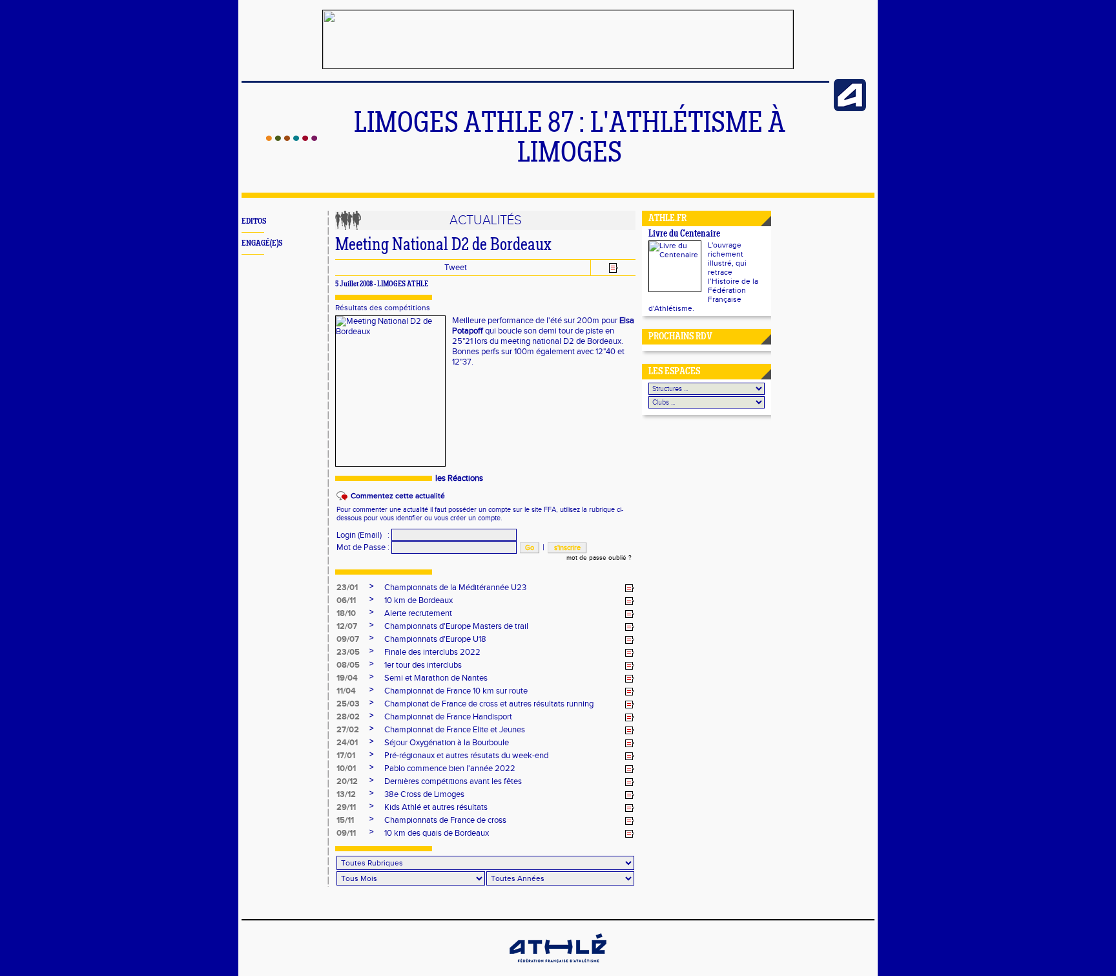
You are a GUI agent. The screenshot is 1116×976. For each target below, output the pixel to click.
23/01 (347, 587)
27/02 (347, 730)
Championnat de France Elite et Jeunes (454, 730)
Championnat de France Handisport (448, 717)
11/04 (346, 691)
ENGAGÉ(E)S (262, 243)
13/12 (346, 794)
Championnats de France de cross (445, 820)
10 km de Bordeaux (418, 600)
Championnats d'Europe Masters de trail (456, 626)
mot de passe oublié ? (599, 558)
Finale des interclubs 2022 (432, 652)
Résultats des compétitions (382, 307)
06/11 (346, 600)
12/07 (346, 626)
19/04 (347, 678)
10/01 (346, 768)
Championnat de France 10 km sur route (456, 691)
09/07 (347, 639)
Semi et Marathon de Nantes (436, 678)
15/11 (345, 820)
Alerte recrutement (418, 613)
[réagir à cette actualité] (629, 588)
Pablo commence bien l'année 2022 (449, 768)
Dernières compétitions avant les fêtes (453, 781)
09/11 (346, 833)
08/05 (348, 665)
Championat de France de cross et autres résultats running (489, 704)
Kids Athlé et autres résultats (436, 807)
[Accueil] (291, 138)
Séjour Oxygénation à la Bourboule (446, 742)
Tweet (455, 267)
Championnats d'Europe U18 (435, 639)
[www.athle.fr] (850, 108)
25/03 (348, 704)
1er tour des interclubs (423, 665)
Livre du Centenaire (684, 234)
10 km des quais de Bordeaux (436, 833)
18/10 (346, 613)
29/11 (346, 807)
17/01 (345, 755)
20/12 (347, 781)
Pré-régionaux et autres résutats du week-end (466, 755)
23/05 (348, 652)
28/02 (348, 717)
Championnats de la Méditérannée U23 (455, 587)
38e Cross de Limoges (424, 794)
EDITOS (254, 221)
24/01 (347, 742)
